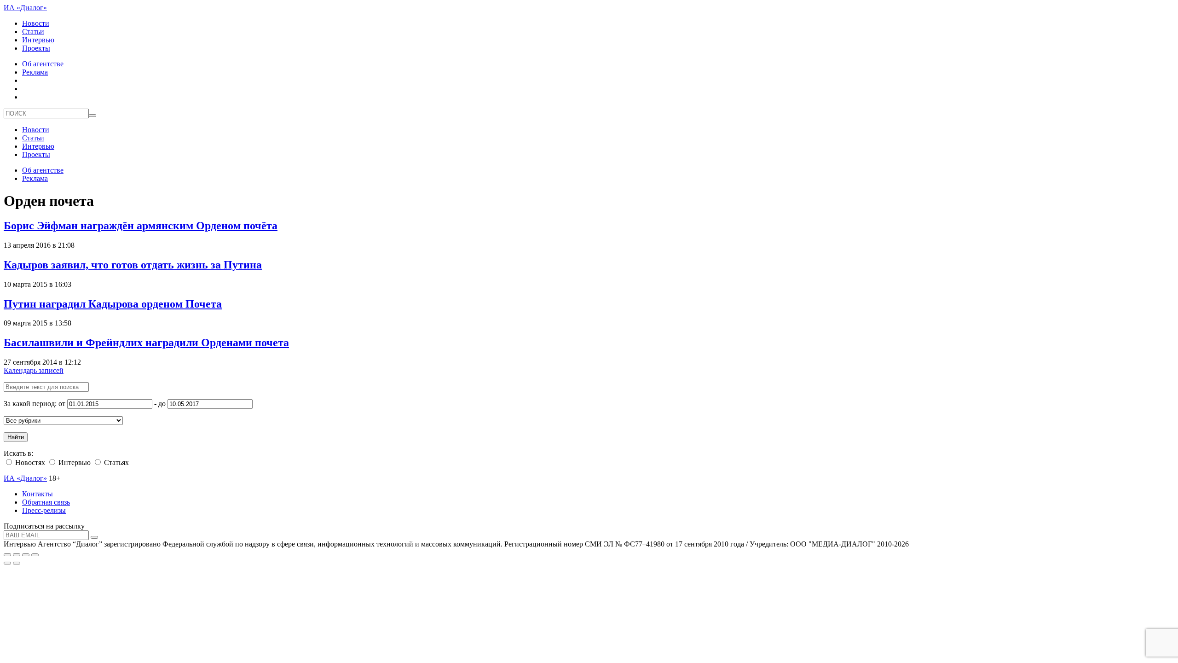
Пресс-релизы (44, 510)
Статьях (115, 462)
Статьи (33, 31)
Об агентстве (43, 64)
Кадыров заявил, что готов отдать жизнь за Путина (133, 265)
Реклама (35, 72)
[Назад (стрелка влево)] (7, 563)
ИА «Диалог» (25, 8)
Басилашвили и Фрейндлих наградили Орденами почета (146, 343)
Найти (15, 437)
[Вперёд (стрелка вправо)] (16, 563)
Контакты (37, 494)
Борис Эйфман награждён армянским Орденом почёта (140, 226)
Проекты (36, 48)
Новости (35, 23)
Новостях (29, 462)
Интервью (38, 40)
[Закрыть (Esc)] (7, 554)
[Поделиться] (16, 554)
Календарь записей (34, 370)
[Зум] (35, 554)
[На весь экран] (25, 554)
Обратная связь (46, 502)
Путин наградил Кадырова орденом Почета (113, 304)
